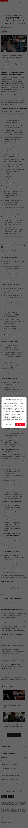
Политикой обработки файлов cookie (14, 411)
